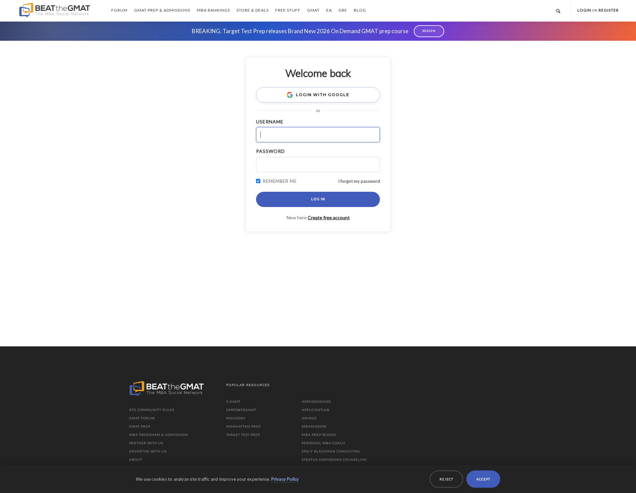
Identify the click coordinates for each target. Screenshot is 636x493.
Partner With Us (146, 443)
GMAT (313, 10)
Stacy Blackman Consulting (331, 451)
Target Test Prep (243, 435)
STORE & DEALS (253, 10)
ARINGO (309, 418)
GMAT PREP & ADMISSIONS (162, 10)
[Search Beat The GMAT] (558, 11)
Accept (483, 479)
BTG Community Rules (152, 410)
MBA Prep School (319, 435)
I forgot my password (359, 181)
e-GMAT (233, 401)
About (135, 459)
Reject (446, 479)
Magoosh (235, 418)
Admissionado (316, 401)
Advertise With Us (148, 451)
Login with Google (322, 94)
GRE (343, 10)
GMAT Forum (142, 418)
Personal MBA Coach (323, 443)
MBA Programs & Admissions (158, 435)
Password (270, 151)
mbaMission (314, 426)
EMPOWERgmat (241, 410)
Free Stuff (287, 10)
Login (584, 10)
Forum (119, 10)
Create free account (329, 217)
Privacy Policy (285, 479)
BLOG (360, 10)
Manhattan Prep (243, 426)
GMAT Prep (139, 426)
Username (270, 121)
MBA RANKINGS (213, 10)
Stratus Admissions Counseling (334, 459)
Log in (318, 199)
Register (609, 10)
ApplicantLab (316, 410)
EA (329, 10)
